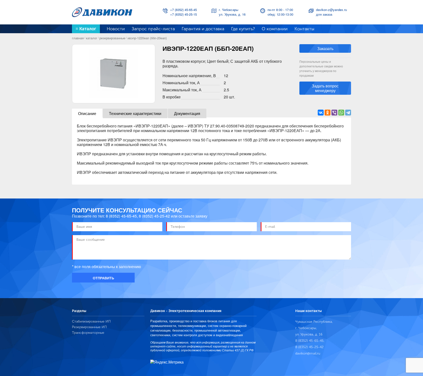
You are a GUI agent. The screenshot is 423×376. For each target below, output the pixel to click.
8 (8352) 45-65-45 (121, 216)
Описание (87, 113)
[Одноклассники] (327, 112)
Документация (187, 113)
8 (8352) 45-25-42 (154, 216)
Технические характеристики (135, 113)
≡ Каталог (86, 28)
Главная (78, 38)
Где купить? (243, 28)
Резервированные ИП (89, 327)
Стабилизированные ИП (91, 321)
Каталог (91, 38)
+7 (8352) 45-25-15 (183, 14)
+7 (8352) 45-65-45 (183, 9)
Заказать (325, 48)
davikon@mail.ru (307, 353)
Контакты (304, 28)
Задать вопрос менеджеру (325, 88)
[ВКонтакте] (321, 112)
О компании (275, 28)
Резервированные (112, 38)
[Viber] (334, 112)
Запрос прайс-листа (153, 28)
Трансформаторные (88, 333)
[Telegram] (348, 112)
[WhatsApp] (341, 112)
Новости (116, 28)
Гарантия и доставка (203, 28)
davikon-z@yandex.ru (331, 9)
